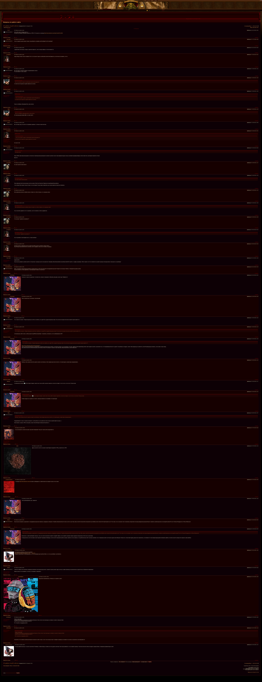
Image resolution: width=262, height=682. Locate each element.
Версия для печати (7, 27)
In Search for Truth (16, 665)
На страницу (247, 663)
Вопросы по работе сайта (12, 22)
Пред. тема (252, 27)
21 (254, 663)
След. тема (256, 27)
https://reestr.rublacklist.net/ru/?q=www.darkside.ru (31, 345)
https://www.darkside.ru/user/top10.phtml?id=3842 (53, 33)
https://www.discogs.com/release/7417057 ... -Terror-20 (25, 553)
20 (253, 663)
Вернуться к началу (6, 37)
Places (11, 665)
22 (255, 663)
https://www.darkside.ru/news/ (24, 481)
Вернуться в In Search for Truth (253, 672)
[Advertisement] (131, 679)
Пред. (250, 663)
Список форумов (6, 665)
